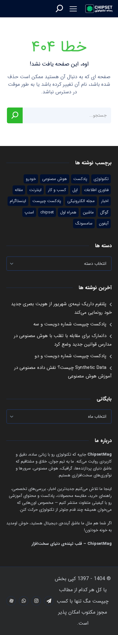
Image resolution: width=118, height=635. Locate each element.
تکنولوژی (101, 179)
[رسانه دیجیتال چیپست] (99, 8)
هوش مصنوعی (54, 179)
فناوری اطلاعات (96, 190)
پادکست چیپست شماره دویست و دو (70, 356)
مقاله (19, 190)
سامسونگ (84, 223)
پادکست (80, 179)
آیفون (104, 223)
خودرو (31, 179)
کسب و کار (57, 190)
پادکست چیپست (46, 201)
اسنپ (29, 212)
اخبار (105, 201)
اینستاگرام (18, 201)
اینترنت (35, 190)
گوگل (104, 212)
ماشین (88, 212)
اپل (75, 190)
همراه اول (68, 212)
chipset (47, 212)
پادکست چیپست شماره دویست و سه (69, 324)
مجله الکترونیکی (81, 201)
